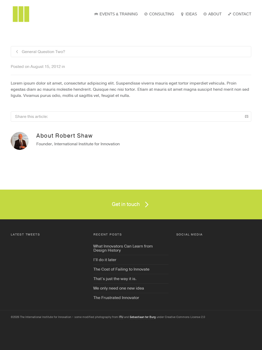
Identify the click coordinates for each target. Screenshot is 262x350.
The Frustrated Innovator (116, 298)
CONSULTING (161, 14)
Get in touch (126, 204)
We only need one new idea (118, 288)
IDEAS (191, 14)
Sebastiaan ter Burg (143, 317)
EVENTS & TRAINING (119, 14)
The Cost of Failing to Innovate (121, 269)
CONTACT (242, 14)
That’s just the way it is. (115, 279)
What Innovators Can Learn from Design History (123, 248)
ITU (121, 317)
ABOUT (215, 14)
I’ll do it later (104, 260)
